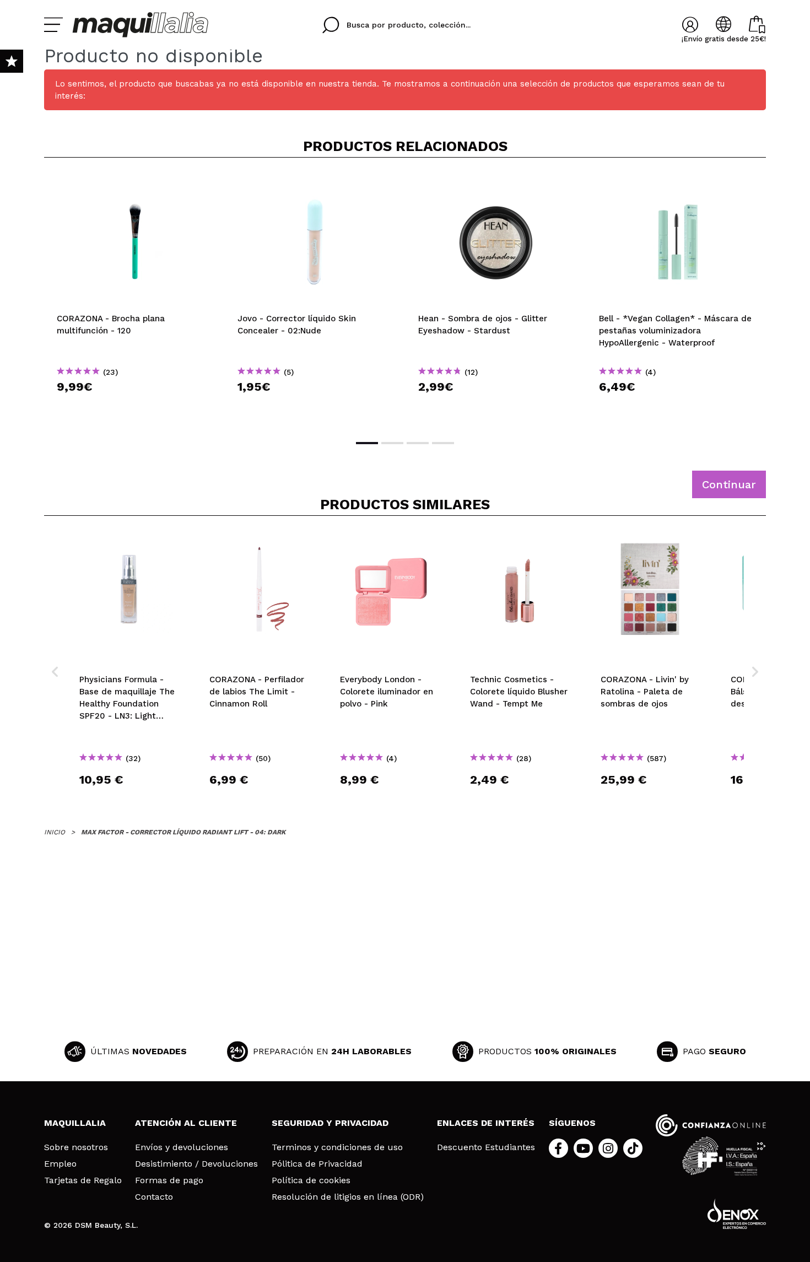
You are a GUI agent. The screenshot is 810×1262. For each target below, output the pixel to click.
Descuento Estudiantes (486, 1147)
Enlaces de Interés (485, 1123)
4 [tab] (443, 443)
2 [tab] (392, 443)
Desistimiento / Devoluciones (196, 1163)
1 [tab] (367, 443)
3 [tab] (418, 443)
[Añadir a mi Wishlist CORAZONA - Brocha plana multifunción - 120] (134, 184)
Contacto (154, 1197)
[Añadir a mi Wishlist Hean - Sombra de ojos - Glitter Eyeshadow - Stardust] (496, 184)
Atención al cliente (186, 1123)
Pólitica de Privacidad (317, 1163)
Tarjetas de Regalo (83, 1180)
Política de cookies (311, 1180)
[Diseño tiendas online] (737, 1214)
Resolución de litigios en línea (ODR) (348, 1197)
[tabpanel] (134, 297)
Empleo (60, 1163)
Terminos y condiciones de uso (337, 1147)
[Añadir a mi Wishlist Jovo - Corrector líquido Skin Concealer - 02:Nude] (315, 184)
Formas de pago (169, 1180)
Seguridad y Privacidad (330, 1123)
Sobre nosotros (76, 1147)
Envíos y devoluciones (181, 1147)
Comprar (134, 406)
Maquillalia (75, 1123)
